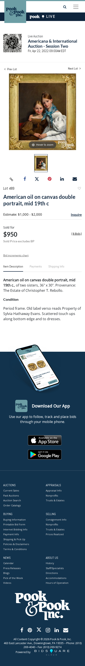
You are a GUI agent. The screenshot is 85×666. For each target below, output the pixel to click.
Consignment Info (56, 519)
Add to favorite (79, 188)
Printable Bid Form (14, 524)
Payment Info (11, 534)
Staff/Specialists (55, 568)
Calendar (8, 563)
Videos (7, 582)
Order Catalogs (12, 505)
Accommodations (56, 578)
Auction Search (12, 500)
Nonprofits (52, 495)
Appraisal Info (54, 490)
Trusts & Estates (55, 500)
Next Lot (73, 68)
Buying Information (14, 519)
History (50, 563)
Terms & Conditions (15, 549)
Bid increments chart (16, 255)
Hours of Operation (57, 582)
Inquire (76, 215)
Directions (52, 573)
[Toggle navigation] (76, 7)
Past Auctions (11, 495)
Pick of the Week (13, 578)
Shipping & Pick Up (14, 539)
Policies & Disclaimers (16, 544)
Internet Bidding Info (15, 529)
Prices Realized (55, 534)
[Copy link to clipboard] (11, 179)
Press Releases (11, 568)
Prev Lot (12, 69)
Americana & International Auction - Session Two (52, 43)
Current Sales (11, 490)
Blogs (6, 573)
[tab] (13, 268)
